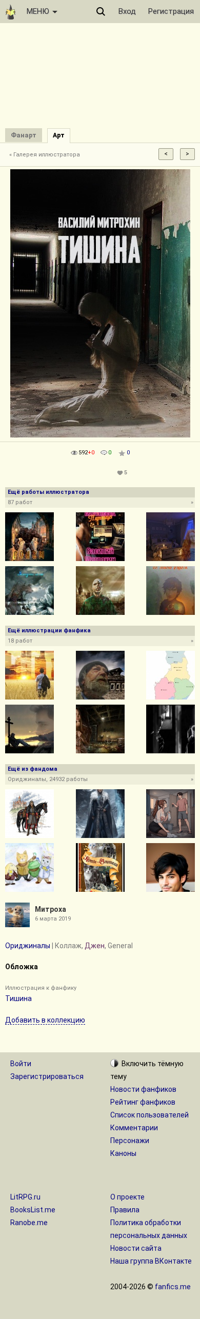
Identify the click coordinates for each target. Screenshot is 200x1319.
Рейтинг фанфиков (142, 1102)
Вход (127, 11)
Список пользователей (149, 1115)
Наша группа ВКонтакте (151, 1261)
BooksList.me (32, 1210)
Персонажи (129, 1140)
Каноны (123, 1153)
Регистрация (171, 11)
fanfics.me (173, 1287)
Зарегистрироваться (47, 1076)
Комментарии (134, 1128)
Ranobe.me (29, 1222)
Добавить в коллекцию (45, 1020)
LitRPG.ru (25, 1197)
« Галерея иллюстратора (44, 154)
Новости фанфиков (143, 1089)
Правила (124, 1210)
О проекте (127, 1197)
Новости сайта (136, 1248)
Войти (20, 1064)
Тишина (18, 998)
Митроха (50, 909)
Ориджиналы (27, 946)
